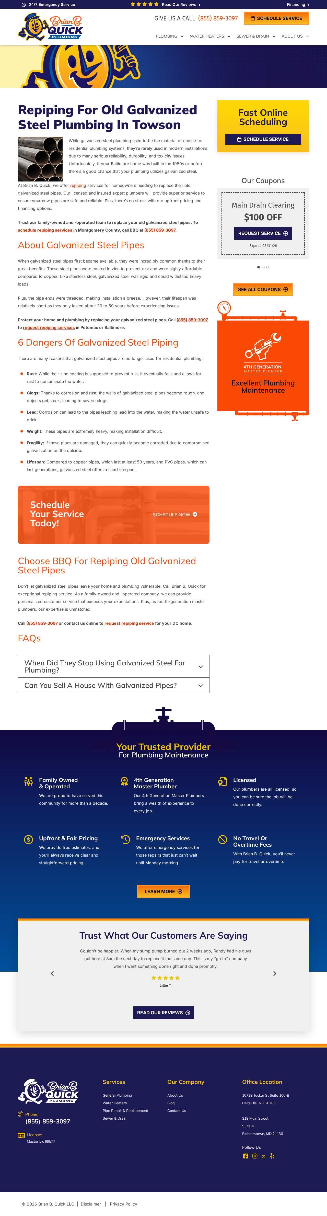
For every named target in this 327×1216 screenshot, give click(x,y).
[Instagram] (255, 1157)
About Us (175, 1095)
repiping (78, 185)
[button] (258, 267)
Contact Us (176, 1110)
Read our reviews (160, 1012)
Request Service (259, 233)
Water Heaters (115, 1103)
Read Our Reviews (178, 4)
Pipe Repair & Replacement (125, 1110)
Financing (296, 4)
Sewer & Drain (114, 1118)
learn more (160, 891)
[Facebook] (246, 1157)
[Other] (272, 1157)
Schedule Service (279, 18)
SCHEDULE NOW (172, 514)
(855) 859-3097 (217, 18)
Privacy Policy (123, 1204)
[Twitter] (264, 1156)
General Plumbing (117, 1095)
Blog (171, 1103)
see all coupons (259, 289)
